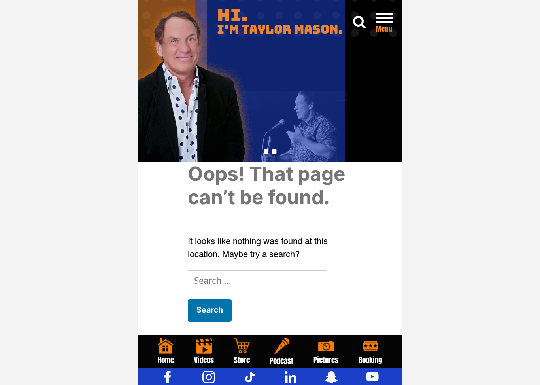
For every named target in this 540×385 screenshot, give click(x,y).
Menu (384, 29)
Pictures (325, 360)
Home (166, 360)
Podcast (281, 360)
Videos (204, 360)
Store (242, 360)
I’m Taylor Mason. (280, 21)
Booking (370, 360)
